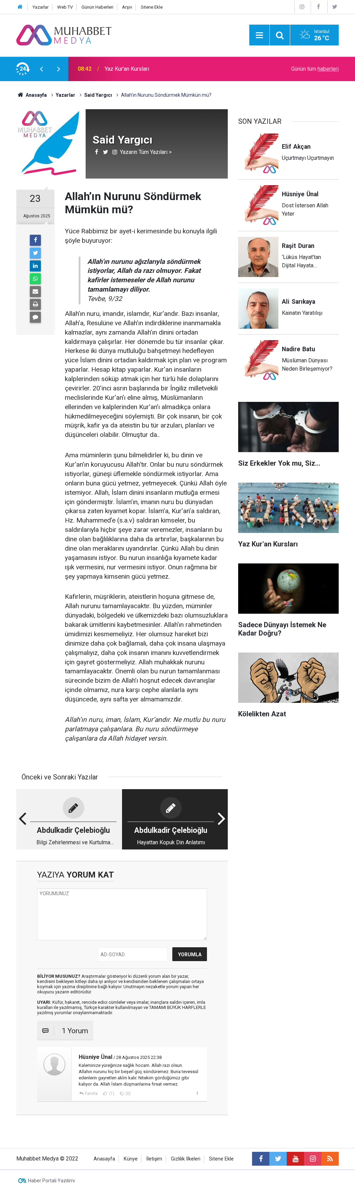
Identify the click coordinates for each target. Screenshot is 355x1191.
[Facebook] (318, 6)
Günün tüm (315, 69)
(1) (111, 1093)
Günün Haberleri (97, 7)
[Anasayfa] (20, 7)
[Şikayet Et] (197, 1093)
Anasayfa (104, 1159)
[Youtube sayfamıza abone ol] (295, 1159)
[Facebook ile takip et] (260, 1159)
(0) (127, 1093)
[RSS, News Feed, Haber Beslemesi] (330, 1159)
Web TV (65, 7)
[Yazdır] (35, 304)
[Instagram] (302, 6)
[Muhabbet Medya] (64, 34)
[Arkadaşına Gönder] (35, 291)
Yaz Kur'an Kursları (127, 69)
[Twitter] (335, 6)
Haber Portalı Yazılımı (51, 1180)
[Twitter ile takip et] (278, 1159)
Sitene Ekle (152, 7)
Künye (131, 1159)
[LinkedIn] (35, 265)
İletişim (154, 1159)
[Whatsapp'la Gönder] (35, 278)
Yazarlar (41, 7)
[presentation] (41, 69)
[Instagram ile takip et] (312, 1159)
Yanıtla (91, 1093)
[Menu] (259, 35)
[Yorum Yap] (35, 317)
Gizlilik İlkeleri (185, 1159)
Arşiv (127, 7)
